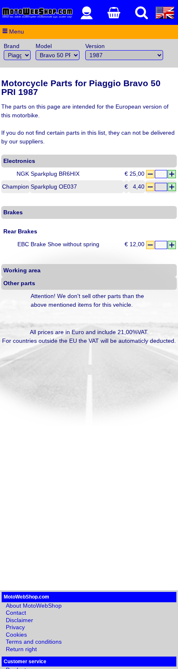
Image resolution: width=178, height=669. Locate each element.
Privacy (15, 627)
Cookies (16, 634)
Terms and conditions (34, 641)
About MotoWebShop (34, 605)
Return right (21, 649)
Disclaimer (19, 620)
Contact (16, 612)
